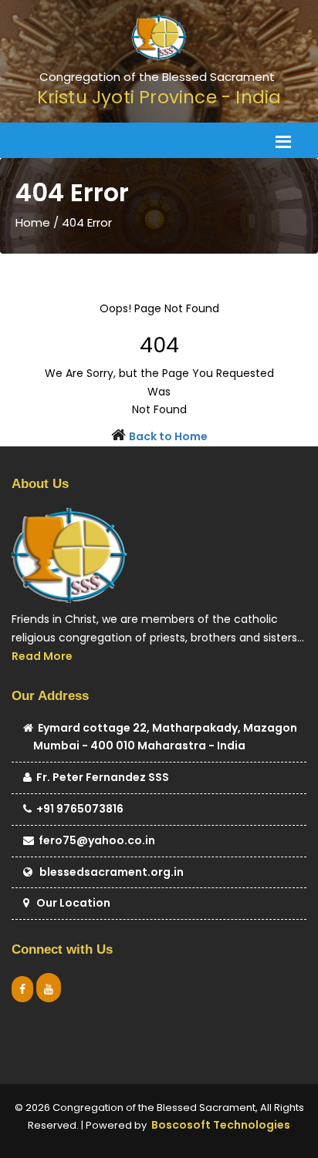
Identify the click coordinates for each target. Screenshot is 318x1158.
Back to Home (168, 436)
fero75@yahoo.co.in (94, 840)
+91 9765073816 (77, 808)
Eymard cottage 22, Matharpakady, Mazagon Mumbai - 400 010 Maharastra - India (165, 737)
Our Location (69, 903)
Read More (42, 656)
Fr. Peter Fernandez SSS (100, 777)
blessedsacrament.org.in (108, 872)
